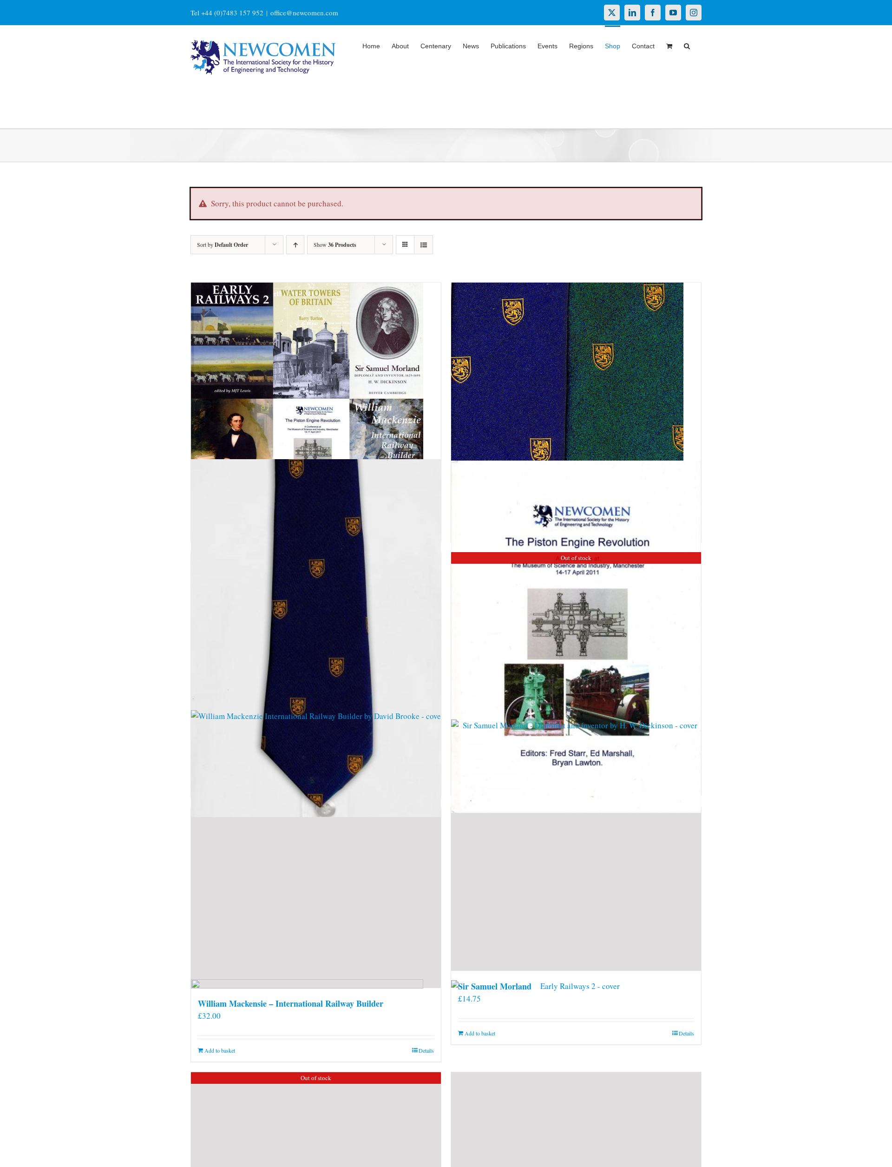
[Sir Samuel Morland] (576, 889)
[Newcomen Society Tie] (316, 638)
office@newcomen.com (304, 12)
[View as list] (423, 245)
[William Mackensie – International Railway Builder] (316, 898)
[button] (687, 45)
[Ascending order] (295, 244)
